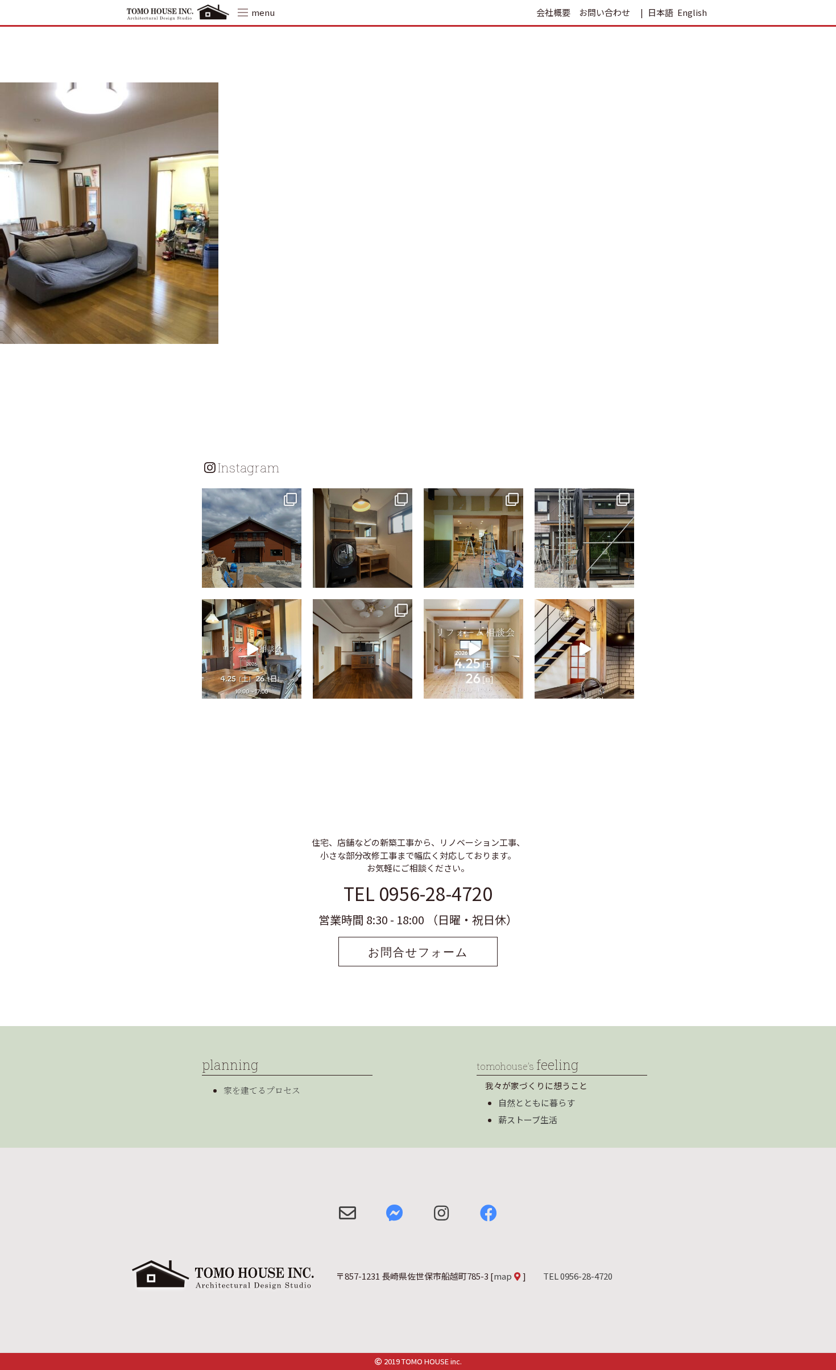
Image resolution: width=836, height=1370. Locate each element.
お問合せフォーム (418, 951)
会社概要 (553, 12)
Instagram (248, 467)
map (503, 1276)
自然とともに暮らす (536, 1103)
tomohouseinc (250, 498)
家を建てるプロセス (262, 1090)
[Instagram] (291, 577)
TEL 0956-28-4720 (418, 893)
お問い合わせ (604, 12)
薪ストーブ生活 (527, 1120)
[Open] (251, 538)
